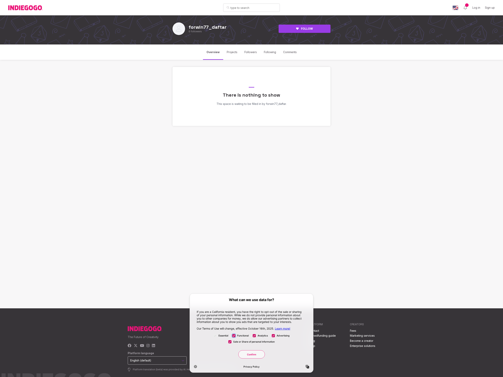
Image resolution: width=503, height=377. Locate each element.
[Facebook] (129, 346)
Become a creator (361, 340)
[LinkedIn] (153, 346)
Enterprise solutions (362, 345)
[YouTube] (142, 346)
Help (312, 345)
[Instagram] (148, 346)
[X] (136, 346)
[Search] (228, 7)
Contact (314, 330)
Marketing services (362, 335)
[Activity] (465, 7)
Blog (312, 340)
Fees (353, 330)
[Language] (455, 8)
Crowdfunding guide (322, 335)
